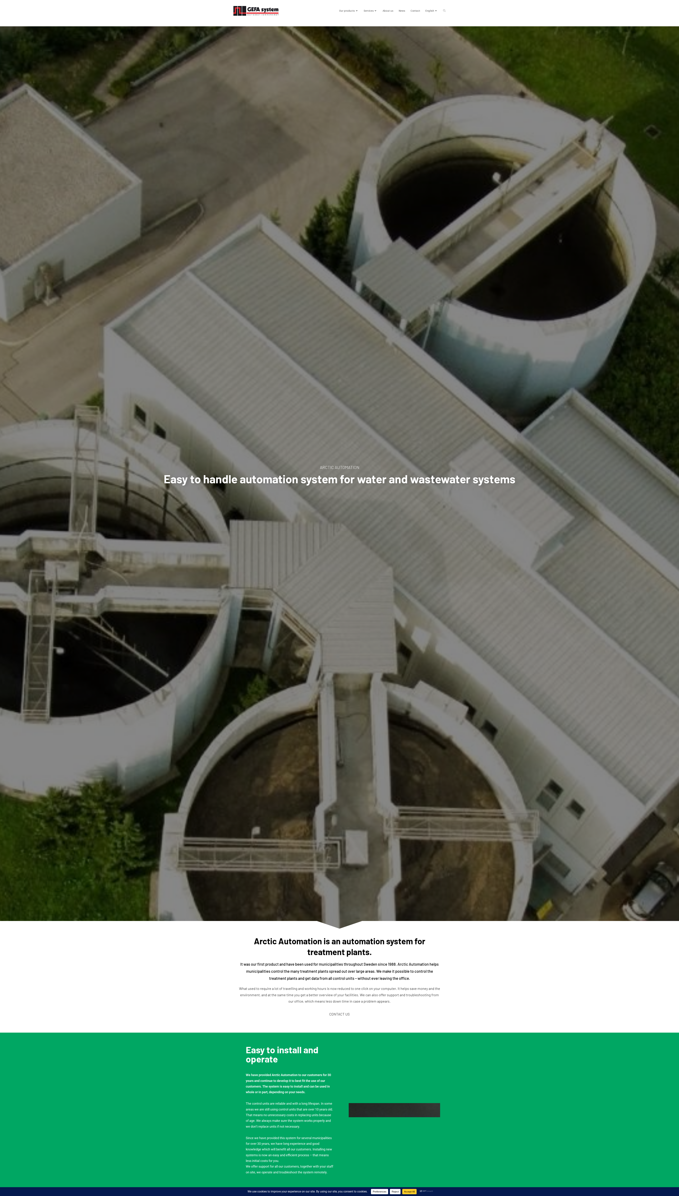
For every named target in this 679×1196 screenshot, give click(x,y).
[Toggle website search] (444, 10)
